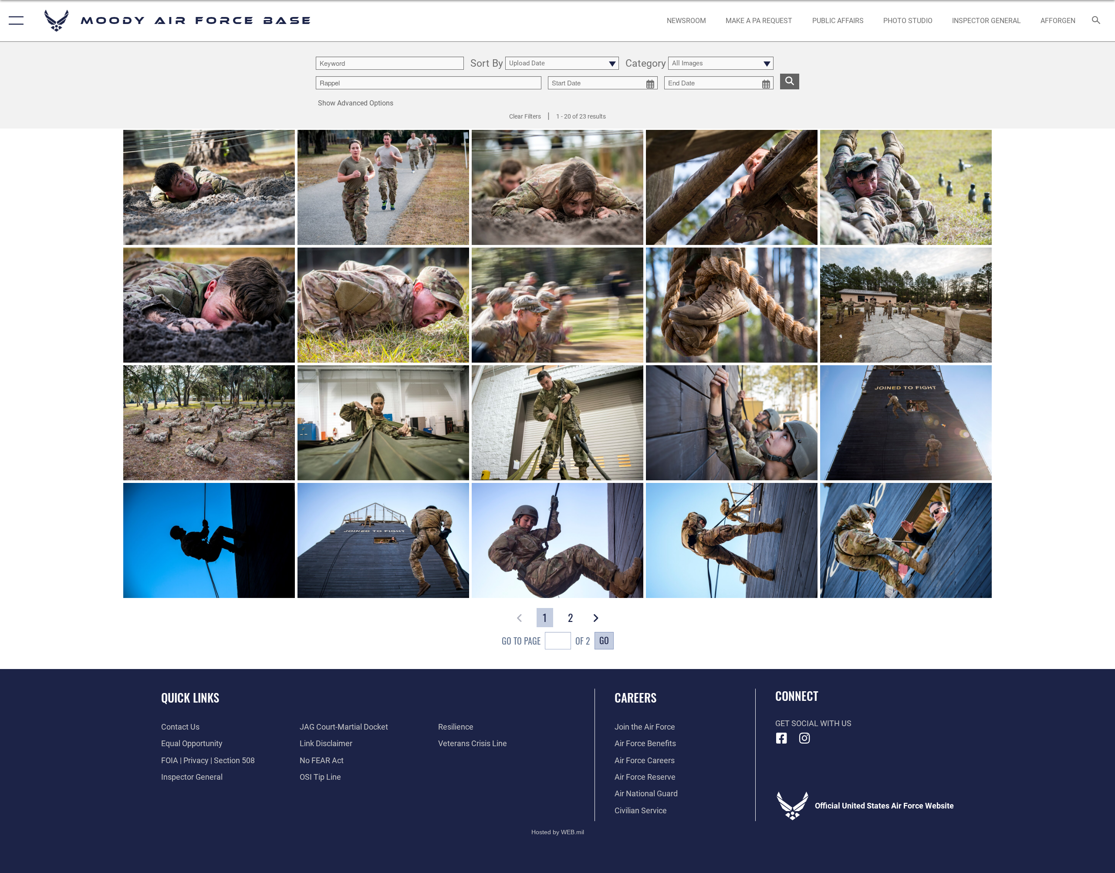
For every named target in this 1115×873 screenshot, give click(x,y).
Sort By (486, 64)
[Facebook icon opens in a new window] (781, 738)
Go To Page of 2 (546, 640)
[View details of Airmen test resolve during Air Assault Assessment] (209, 187)
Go (604, 640)
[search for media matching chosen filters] (789, 81)
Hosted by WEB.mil (557, 832)
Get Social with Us (813, 723)
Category (645, 64)
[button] (14, 20)
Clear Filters (525, 116)
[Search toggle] (1096, 21)
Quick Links (190, 697)
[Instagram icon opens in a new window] (804, 738)
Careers (635, 697)
